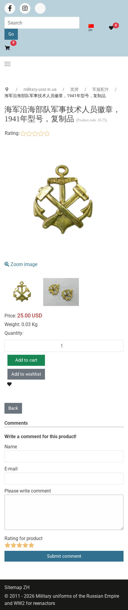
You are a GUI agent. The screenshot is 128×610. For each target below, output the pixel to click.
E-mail (11, 469)
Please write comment (27, 491)
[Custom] (40, 8)
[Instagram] (25, 8)
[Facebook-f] (9, 8)
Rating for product (23, 538)
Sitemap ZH (16, 587)
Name (10, 447)
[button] (7, 63)
